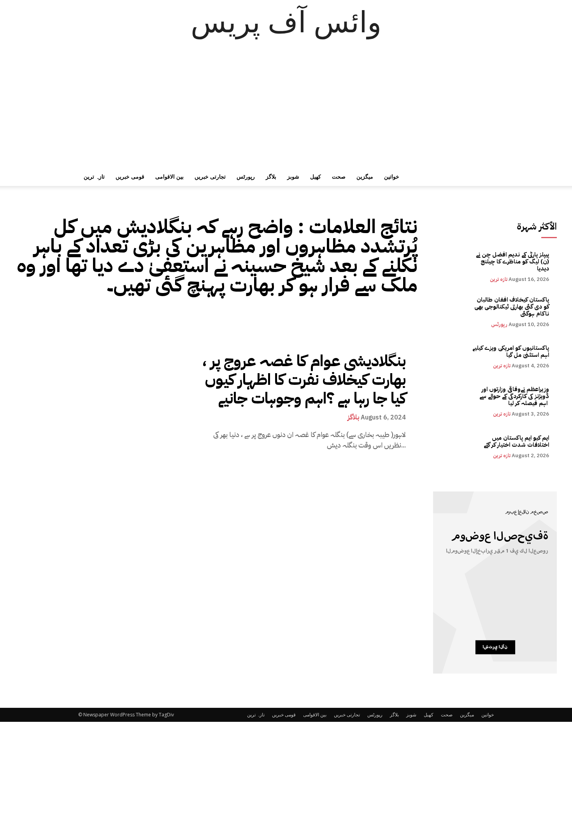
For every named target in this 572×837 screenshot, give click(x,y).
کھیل (315, 176)
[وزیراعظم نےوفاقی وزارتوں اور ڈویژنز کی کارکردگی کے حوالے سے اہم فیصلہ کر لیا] (451, 401)
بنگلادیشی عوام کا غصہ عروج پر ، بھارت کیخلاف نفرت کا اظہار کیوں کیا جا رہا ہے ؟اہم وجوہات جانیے (304, 379)
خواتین (391, 176)
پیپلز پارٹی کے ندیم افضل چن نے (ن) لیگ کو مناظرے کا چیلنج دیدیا (512, 261)
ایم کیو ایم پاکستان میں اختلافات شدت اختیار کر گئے (516, 441)
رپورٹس (246, 176)
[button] (484, 177)
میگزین (364, 176)
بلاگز (271, 176)
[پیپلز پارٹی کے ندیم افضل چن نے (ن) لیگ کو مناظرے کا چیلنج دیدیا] (451, 266)
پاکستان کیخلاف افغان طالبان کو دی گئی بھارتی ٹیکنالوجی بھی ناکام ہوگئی (511, 306)
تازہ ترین (94, 176)
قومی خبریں (130, 176)
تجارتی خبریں (210, 176)
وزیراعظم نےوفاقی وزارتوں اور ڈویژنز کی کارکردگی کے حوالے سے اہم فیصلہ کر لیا (514, 396)
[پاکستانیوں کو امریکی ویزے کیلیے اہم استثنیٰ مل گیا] (451, 356)
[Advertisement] (286, 108)
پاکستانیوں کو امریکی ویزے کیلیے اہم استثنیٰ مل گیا (510, 351)
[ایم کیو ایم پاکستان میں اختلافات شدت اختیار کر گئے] (451, 446)
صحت (339, 176)
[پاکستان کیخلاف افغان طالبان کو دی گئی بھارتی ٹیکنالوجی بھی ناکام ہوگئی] (451, 311)
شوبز (293, 176)
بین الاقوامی (169, 176)
